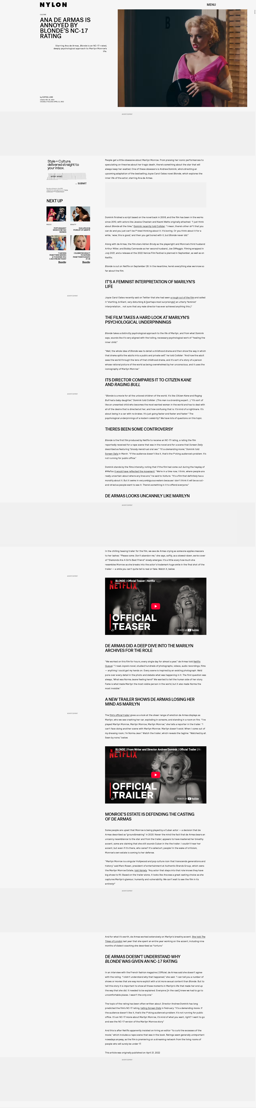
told (141, 870)
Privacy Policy (60, 191)
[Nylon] (53, 4)
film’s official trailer (120, 715)
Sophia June (47, 97)
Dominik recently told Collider (149, 226)
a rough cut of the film (182, 297)
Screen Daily (111, 453)
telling (151, 1008)
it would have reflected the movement (134, 471)
